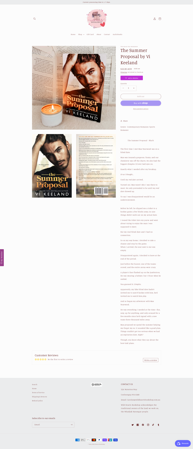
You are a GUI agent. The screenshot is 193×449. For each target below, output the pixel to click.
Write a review (150, 360)
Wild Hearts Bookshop (98, 444)
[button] (34, 18)
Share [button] (125, 121)
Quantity (124, 83)
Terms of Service (38, 392)
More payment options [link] (140, 109)
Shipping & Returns (39, 397)
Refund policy (37, 401)
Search (34, 384)
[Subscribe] (71, 424)
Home (34, 388)
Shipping (124, 72)
